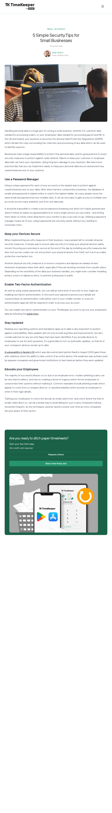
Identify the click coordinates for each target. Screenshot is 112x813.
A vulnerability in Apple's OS (20, 352)
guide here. (32, 313)
